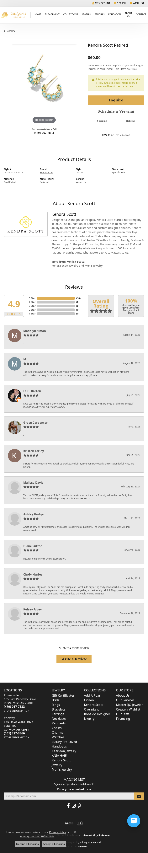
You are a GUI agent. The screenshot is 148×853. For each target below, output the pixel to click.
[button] (101, 3)
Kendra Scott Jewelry (64, 265)
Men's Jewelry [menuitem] (62, 769)
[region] (44, 84)
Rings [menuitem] (56, 705)
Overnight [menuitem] (91, 709)
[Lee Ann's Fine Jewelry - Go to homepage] (15, 15)
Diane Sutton (32, 546)
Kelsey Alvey (32, 609)
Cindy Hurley (33, 574)
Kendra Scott (46, 172)
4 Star (32, 302)
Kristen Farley (33, 451)
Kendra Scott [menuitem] (93, 705)
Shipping (102, 121)
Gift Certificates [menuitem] (63, 695)
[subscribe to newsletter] (139, 796)
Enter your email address (74, 789)
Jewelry (86, 14)
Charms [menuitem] (57, 732)
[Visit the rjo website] (80, 823)
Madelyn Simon (34, 331)
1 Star (32, 313)
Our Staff (122, 714)
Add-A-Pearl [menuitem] (92, 695)
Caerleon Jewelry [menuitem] (64, 751)
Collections (70, 14)
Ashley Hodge (33, 514)
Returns (130, 121)
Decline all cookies (27, 843)
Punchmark (81, 846)
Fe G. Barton (32, 391)
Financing (123, 718)
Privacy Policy (57, 832)
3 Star (32, 306)
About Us (128, 14)
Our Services (125, 700)
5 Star (32, 298)
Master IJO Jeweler (129, 705)
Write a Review (74, 659)
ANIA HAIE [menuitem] (59, 756)
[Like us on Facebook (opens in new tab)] (68, 805)
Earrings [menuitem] (58, 714)
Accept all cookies (54, 843)
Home (37, 14)
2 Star (32, 309)
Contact (141, 14)
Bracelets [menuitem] (58, 709)
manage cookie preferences (37, 836)
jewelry (11, 31)
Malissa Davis (33, 483)
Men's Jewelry (94, 265)
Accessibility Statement (97, 835)
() (78, 298)
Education (114, 14)
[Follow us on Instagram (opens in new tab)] (74, 805)
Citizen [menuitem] (89, 700)
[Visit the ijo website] (69, 823)
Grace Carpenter (35, 423)
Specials (99, 14)
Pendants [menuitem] (59, 723)
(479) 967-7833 (44, 132)
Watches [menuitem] (58, 737)
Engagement (52, 14)
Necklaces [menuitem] (59, 718)
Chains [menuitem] (57, 728)
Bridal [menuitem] (56, 700)
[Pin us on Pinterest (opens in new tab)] (79, 805)
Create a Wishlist (128, 709)
